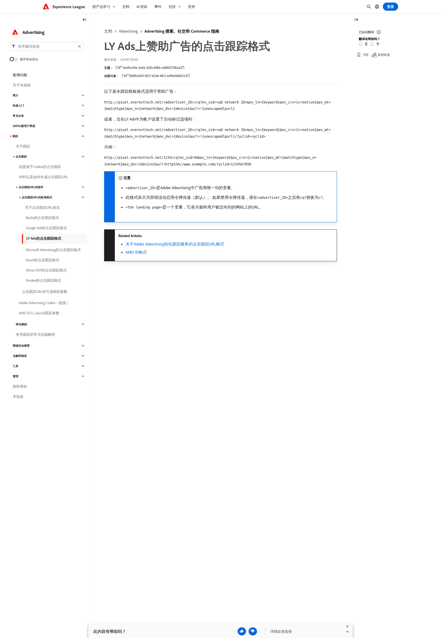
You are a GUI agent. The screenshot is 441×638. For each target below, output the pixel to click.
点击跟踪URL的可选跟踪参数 (44, 291)
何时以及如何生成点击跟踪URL (43, 177)
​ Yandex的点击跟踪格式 (43, 280)
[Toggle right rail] (356, 20)
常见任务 (18, 116)
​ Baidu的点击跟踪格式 (42, 217)
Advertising (128, 31)
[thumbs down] (253, 631)
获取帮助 (20, 386)
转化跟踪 (21, 324)
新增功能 (20, 75)
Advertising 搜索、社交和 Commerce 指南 (181, 31)
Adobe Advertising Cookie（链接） (44, 303)
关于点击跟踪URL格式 (42, 207)
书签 (366, 55)
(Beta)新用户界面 (24, 126)
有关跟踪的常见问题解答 (35, 334)
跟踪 (15, 136)
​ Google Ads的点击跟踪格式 (46, 228)
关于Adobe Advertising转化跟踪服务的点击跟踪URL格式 (175, 243)
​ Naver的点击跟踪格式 (42, 260)
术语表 (18, 396)
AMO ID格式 (136, 252)
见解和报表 (20, 356)
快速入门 (18, 105)
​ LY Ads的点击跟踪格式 (43, 238)
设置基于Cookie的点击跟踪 (40, 166)
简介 (15, 95)
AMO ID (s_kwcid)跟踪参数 (39, 313)
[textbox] (46, 46)
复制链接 (384, 55)
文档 (108, 31)
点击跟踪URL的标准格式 (37, 197)
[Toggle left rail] (84, 20)
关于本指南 (22, 85)
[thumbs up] (242, 631)
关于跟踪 (23, 146)
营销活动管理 (21, 345)
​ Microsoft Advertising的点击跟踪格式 (53, 250)
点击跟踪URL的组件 (31, 187)
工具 (15, 366)
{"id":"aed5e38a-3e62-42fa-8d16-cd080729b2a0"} (150, 67)
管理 (15, 376)
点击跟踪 (21, 156)
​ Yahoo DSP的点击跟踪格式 (46, 270)
